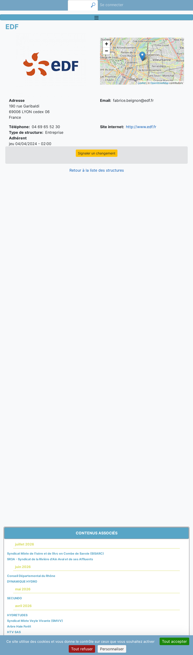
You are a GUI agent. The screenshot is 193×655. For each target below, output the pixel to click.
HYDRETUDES (17, 615)
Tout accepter (174, 641)
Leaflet (142, 83)
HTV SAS (14, 632)
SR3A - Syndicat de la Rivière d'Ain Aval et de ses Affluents (50, 559)
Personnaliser (112, 649)
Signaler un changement (96, 153)
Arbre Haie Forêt (19, 626)
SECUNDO (14, 598)
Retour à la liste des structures (96, 170)
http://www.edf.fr (141, 126)
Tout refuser (82, 649)
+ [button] (106, 44)
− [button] (106, 51)
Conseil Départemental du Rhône (31, 576)
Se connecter (111, 4)
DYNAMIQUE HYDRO (22, 581)
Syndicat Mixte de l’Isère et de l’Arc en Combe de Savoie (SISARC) (55, 553)
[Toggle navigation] (96, 17)
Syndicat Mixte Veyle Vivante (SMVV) (35, 621)
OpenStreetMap (159, 83)
